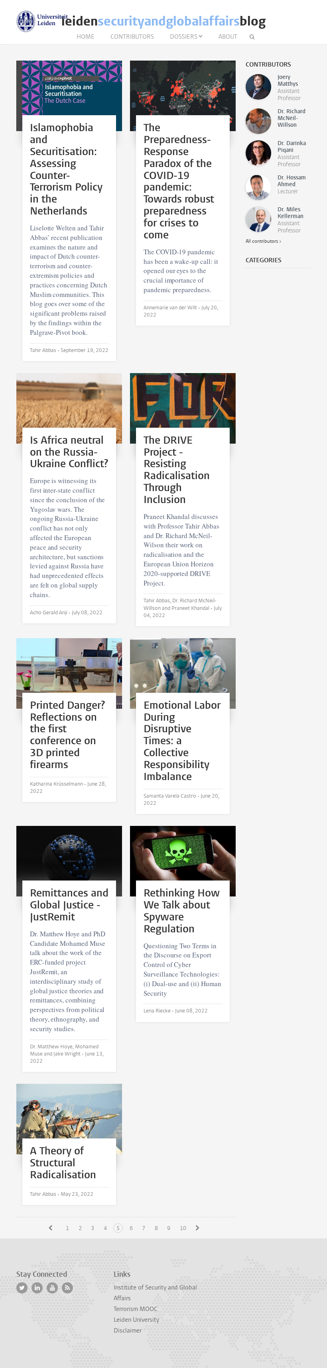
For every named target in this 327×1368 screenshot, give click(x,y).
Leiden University (136, 1320)
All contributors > (263, 241)
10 (183, 1228)
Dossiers (183, 37)
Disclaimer (128, 1331)
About (228, 37)
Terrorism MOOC (136, 1309)
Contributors (132, 37)
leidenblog (163, 21)
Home (86, 37)
